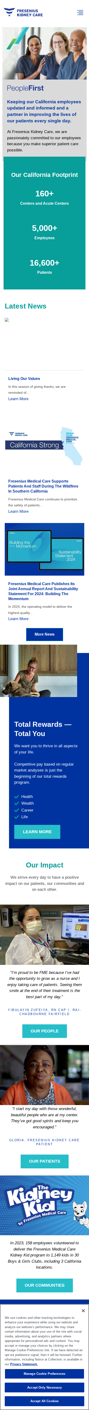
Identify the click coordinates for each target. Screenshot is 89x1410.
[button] (80, 12)
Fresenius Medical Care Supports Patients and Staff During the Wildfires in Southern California (43, 486)
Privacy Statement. (24, 1364)
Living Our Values (24, 379)
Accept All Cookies (44, 1401)
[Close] (83, 1310)
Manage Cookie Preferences (44, 1373)
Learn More (18, 399)
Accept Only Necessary (44, 1387)
